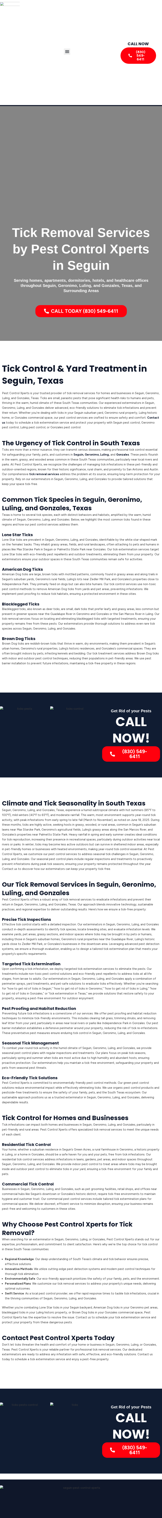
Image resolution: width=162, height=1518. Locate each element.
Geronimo (92, 454)
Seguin (78, 454)
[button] (67, 51)
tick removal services (44, 474)
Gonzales (122, 454)
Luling (104, 454)
